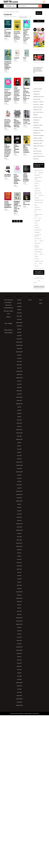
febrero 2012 (19, 666)
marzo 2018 (19, 536)
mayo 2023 (19, 384)
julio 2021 (19, 442)
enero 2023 (19, 393)
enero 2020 (19, 488)
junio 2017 (19, 552)
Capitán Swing (37, 190)
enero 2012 (19, 669)
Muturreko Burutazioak (36, 246)
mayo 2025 (19, 335)
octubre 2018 (19, 526)
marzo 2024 (19, 361)
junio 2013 (19, 627)
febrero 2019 (19, 517)
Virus (35, 263)
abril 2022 (19, 416)
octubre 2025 (19, 325)
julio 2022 (19, 406)
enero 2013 (19, 643)
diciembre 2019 (19, 491)
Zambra (40, 263)
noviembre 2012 (19, 650)
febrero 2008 (19, 695)
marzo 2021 (19, 455)
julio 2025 (19, 329)
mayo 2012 (19, 659)
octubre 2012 (19, 653)
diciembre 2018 (19, 523)
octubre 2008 (19, 685)
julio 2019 (19, 504)
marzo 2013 (19, 637)
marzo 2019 (19, 513)
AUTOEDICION (37, 181)
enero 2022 (19, 426)
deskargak (36, 197)
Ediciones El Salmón (38, 202)
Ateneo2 (40, 303)
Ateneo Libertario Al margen (38, 178)
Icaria (40, 218)
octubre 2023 (19, 374)
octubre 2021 (19, 436)
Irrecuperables (37, 220)
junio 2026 (19, 303)
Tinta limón (36, 258)
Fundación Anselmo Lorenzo (38, 215)
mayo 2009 (19, 676)
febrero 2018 (19, 539)
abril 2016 (19, 582)
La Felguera (36, 227)
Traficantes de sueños (38, 261)
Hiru (35, 218)
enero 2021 (19, 458)
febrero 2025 (19, 338)
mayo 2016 (19, 578)
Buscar (39, 6)
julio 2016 (19, 572)
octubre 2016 (19, 565)
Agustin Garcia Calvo (38, 170)
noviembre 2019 (19, 494)
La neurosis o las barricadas (37, 235)
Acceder (30, 299)
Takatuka (36, 256)
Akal (35, 172)
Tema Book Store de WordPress (17, 713)
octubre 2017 (19, 549)
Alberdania (41, 172)
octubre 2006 (19, 702)
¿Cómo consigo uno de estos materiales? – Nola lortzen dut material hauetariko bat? (38, 70)
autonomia (36, 183)
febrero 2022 (19, 423)
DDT (35, 195)
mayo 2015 (19, 595)
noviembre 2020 (19, 465)
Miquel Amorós (37, 243)
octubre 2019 (19, 497)
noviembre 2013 (19, 620)
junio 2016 (19, 575)
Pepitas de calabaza (38, 249)
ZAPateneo (8, 316)
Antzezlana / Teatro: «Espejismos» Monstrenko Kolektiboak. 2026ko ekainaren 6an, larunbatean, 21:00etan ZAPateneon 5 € (38, 125)
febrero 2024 (19, 364)
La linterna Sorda (37, 230)
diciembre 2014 (19, 598)
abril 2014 (19, 608)
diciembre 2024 (19, 342)
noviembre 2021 (19, 432)
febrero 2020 (19, 484)
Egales (35, 204)
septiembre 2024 (19, 351)
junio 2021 (19, 445)
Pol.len (35, 254)
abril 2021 (19, 452)
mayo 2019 (19, 510)
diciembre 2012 (19, 646)
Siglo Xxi (41, 254)
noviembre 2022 (19, 397)
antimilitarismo (37, 175)
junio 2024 (19, 355)
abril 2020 (19, 481)
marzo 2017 (19, 559)
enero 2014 (19, 614)
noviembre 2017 (19, 546)
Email (39, 280)
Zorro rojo (36, 265)
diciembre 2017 (19, 543)
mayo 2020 (19, 478)
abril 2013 (19, 633)
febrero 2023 (19, 390)
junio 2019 (19, 507)
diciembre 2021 (19, 429)
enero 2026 (19, 319)
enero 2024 (19, 368)
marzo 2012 (19, 663)
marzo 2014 (19, 611)
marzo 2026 (19, 312)
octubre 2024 (19, 348)
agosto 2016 (19, 569)
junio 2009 (19, 672)
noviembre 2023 (19, 371)
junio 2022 (19, 410)
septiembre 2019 (19, 500)
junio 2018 (19, 533)
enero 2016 (19, 588)
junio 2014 (19, 604)
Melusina (41, 240)
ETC (35, 212)
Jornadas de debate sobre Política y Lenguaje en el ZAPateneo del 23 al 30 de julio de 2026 (38, 94)
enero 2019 (19, 520)
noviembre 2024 (19, 345)
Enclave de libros (37, 209)
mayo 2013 (19, 630)
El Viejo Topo (36, 207)
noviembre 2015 (19, 591)
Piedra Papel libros (38, 251)
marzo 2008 (19, 692)
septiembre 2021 (19, 439)
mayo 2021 (19, 449)
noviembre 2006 (19, 698)
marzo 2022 (19, 419)
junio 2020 (19, 475)
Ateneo (40, 299)
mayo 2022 (19, 413)
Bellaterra (36, 185)
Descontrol (41, 195)
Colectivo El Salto (37, 193)
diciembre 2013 (19, 617)
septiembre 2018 (19, 530)
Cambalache (36, 188)
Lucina (35, 240)
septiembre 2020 (19, 471)
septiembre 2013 (19, 624)
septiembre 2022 (19, 403)
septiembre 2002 (19, 705)
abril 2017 (19, 556)
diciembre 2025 (19, 322)
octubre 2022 (19, 400)
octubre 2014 (19, 601)
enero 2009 (19, 679)
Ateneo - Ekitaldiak (8, 323)
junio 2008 (19, 689)
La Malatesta (36, 232)
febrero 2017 (19, 562)
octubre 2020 (19, 468)
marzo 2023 (19, 387)
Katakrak (36, 225)
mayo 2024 (19, 358)
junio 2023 (19, 380)
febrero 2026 (19, 316)
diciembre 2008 (19, 682)
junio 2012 (19, 656)
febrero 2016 (19, 585)
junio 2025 (19, 332)
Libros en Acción (37, 238)
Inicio (5, 11)
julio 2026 (19, 299)
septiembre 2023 (19, 377)
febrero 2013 (19, 640)
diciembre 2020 (19, 462)
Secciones (9, 6)
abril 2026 (19, 309)
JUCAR (36, 222)
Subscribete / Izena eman (39, 286)
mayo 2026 (19, 306)
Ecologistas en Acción (38, 200)
